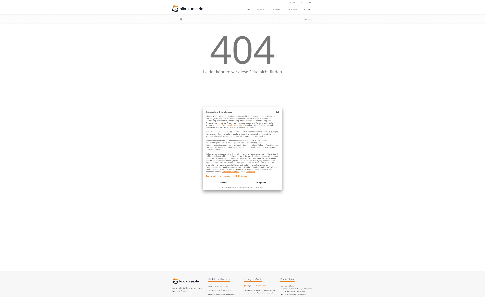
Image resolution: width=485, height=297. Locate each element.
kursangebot (262, 9)
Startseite (308, 19)
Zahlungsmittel (225, 286)
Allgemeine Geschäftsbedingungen (221, 294)
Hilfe (302, 2)
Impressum (212, 286)
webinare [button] (277, 9)
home (248, 9)
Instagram (262, 286)
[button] (309, 9)
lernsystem (291, 9)
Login (310, 2)
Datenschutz (227, 290)
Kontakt (293, 2)
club (303, 9)
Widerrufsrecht (214, 290)
